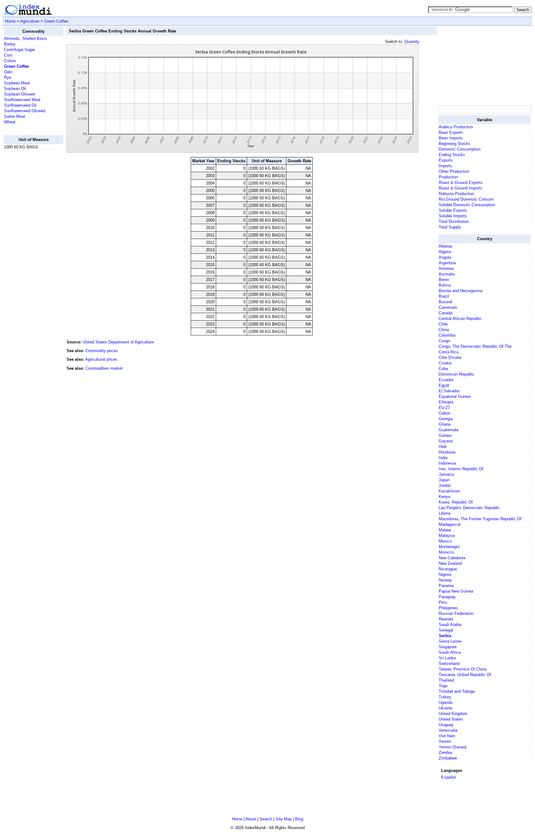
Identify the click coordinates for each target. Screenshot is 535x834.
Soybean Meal (17, 83)
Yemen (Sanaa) (452, 747)
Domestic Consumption (460, 149)
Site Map (284, 819)
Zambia (445, 752)
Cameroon (448, 307)
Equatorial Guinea (455, 396)
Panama (446, 585)
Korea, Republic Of (456, 502)
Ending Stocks (452, 154)
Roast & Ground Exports (461, 182)
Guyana (446, 441)
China (444, 329)
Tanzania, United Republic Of (465, 674)
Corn (8, 55)
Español (448, 777)
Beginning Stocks (454, 143)
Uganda (445, 702)
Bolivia (445, 285)
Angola (445, 257)
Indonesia (447, 463)
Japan (444, 480)
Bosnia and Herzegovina (460, 290)
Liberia (444, 513)
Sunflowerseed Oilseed (24, 111)
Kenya (444, 496)
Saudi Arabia (450, 624)
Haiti (443, 446)
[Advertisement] (28, 247)
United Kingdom (453, 713)
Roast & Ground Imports (460, 188)
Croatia (445, 363)
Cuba (443, 368)
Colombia (447, 335)
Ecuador (446, 379)
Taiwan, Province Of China (462, 669)
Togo (443, 685)
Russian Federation (456, 613)
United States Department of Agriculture (118, 342)
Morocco (446, 552)
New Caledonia (452, 557)
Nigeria (445, 574)
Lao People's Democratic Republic (469, 507)
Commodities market (104, 368)
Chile (443, 324)
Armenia (446, 268)
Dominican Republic (456, 374)
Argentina (447, 263)
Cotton (10, 60)
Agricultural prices (101, 359)
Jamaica (446, 474)
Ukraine (445, 708)
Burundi (445, 302)
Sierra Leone (450, 641)
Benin (444, 279)
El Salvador (449, 391)
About (251, 819)
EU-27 (444, 407)
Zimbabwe (448, 758)
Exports (446, 160)
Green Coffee (56, 21)
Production (448, 177)
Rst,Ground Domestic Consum (466, 199)
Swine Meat (14, 116)
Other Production (454, 171)
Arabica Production (456, 127)
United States (451, 719)
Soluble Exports (453, 210)
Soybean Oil (15, 88)
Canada (445, 313)
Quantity (412, 41)
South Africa (450, 652)
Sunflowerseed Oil (20, 105)
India (443, 457)
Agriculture (29, 21)
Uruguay (446, 724)
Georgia (446, 418)
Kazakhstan (449, 491)
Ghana (444, 424)
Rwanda (446, 619)
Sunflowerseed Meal (22, 99)
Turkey (445, 697)
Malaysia (447, 535)
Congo (444, 340)
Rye (7, 77)
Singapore (448, 647)
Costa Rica (449, 352)
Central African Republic (460, 318)
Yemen (445, 741)
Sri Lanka (447, 658)
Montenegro (449, 546)
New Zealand (450, 563)
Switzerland (449, 663)
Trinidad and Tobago (457, 691)
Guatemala (448, 430)
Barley (9, 44)
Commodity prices (101, 350)
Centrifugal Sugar (19, 49)
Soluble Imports (453, 216)
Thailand (446, 680)
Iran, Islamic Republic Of (461, 468)
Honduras (447, 452)
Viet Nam (447, 736)
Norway (445, 580)
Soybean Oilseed (19, 94)
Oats (8, 72)
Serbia (445, 635)
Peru (443, 602)
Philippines (448, 608)
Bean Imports (451, 138)
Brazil (444, 296)
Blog (299, 819)
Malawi (445, 530)
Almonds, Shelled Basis (25, 38)
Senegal (446, 630)
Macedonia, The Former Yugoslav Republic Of (480, 519)
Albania (445, 246)
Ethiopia (446, 402)
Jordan (445, 485)
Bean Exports (451, 132)
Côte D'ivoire (450, 357)
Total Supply (450, 227)
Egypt (444, 385)
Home (10, 21)
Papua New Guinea (456, 591)
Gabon (444, 413)
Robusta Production (456, 193)
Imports (445, 166)
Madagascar (450, 524)
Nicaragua (448, 569)
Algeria (445, 251)
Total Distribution (454, 221)
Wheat (9, 122)
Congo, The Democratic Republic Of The (475, 346)
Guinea (445, 435)
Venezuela (448, 730)
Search (265, 819)
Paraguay (447, 596)
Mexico (445, 541)
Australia (447, 274)
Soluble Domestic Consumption (467, 204)
